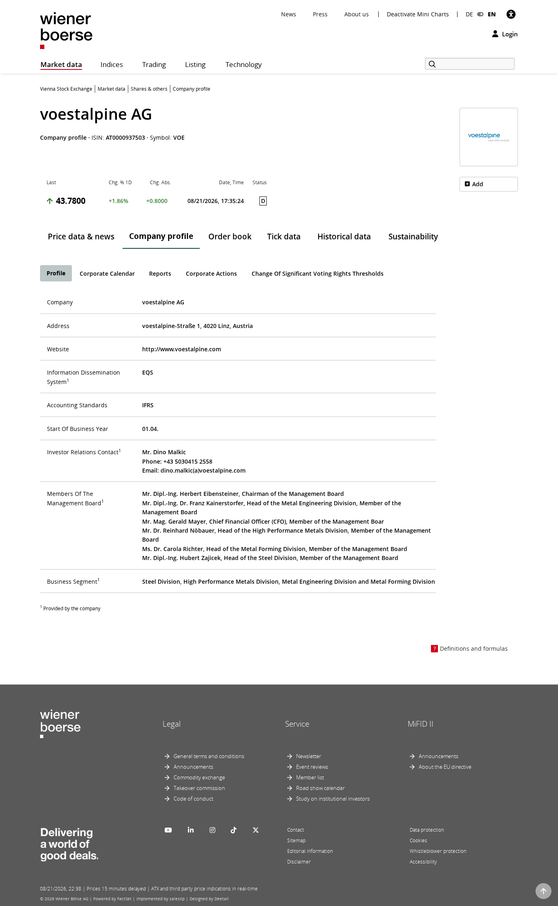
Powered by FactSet (112, 899)
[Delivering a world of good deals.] (69, 842)
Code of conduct (193, 798)
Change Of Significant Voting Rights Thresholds (318, 273)
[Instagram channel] (212, 830)
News (288, 14)
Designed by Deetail (209, 899)
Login (509, 34)
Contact (295, 829)
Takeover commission (199, 788)
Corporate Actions (211, 273)
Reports (160, 273)
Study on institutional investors (333, 798)
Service (297, 724)
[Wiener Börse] (66, 30)
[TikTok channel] (234, 830)
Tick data (284, 236)
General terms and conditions (209, 756)
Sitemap (296, 840)
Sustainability (413, 236)
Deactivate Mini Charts (418, 14)
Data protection (427, 829)
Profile (56, 273)
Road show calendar (320, 788)
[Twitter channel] (255, 830)
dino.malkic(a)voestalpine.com (203, 470)
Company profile (161, 236)
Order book (230, 236)
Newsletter (308, 756)
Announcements (193, 766)
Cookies (418, 840)
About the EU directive (445, 766)
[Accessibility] (511, 14)
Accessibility (423, 861)
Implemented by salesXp (160, 899)
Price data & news (81, 236)
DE (469, 14)
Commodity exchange (199, 777)
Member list (310, 777)
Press (320, 14)
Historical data (344, 236)
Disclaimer (299, 861)
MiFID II (420, 724)
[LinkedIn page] (191, 830)
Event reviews (312, 766)
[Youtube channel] (168, 830)
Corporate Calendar (107, 273)
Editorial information (310, 851)
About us (356, 14)
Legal (172, 724)
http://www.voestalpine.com (181, 349)
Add (477, 184)
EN (492, 14)
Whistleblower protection (438, 851)
